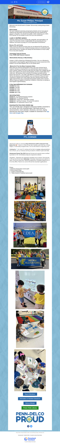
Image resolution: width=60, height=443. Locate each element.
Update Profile (26, 435)
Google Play (19, 113)
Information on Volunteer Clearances (30, 398)
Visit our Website (30, 403)
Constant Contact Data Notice (36, 435)
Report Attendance (30, 394)
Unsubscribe (20, 435)
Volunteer (26, 159)
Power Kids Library (30, 408)
